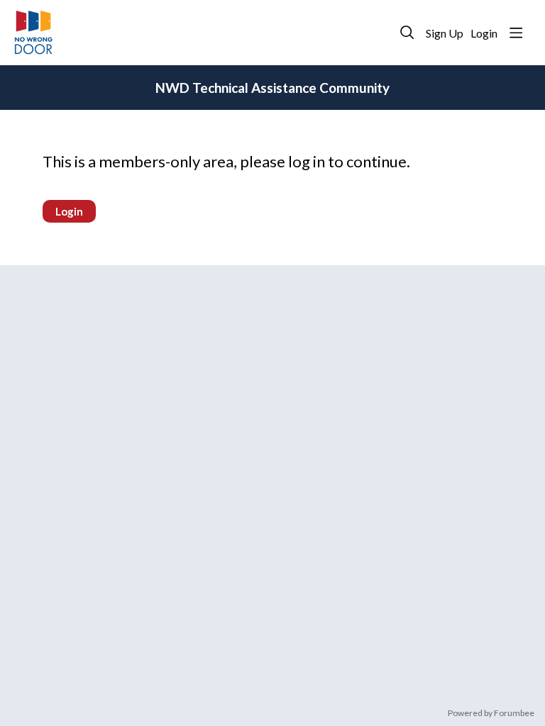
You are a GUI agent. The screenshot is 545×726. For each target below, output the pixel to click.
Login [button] (483, 33)
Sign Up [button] (444, 33)
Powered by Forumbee (491, 713)
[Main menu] (516, 32)
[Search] (407, 32)
